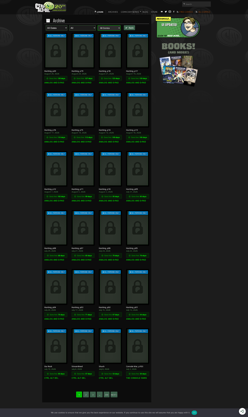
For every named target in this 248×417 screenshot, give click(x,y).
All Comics (204, 12)
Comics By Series (130, 12)
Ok (194, 412)
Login (100, 12)
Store (154, 12)
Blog (145, 12)
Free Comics (186, 12)
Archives (113, 12)
